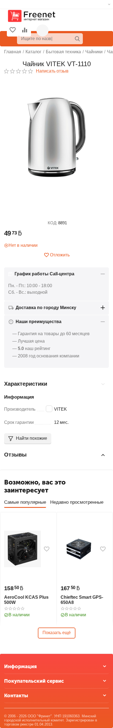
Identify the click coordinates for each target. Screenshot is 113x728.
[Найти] (77, 38)
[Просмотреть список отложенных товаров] (12, 30)
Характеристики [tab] (25, 384)
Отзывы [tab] (15, 455)
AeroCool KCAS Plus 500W (26, 600)
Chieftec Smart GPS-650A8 (82, 600)
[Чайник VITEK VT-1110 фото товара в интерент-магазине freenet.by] (56, 137)
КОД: (52, 222)
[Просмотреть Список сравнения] (24, 30)
